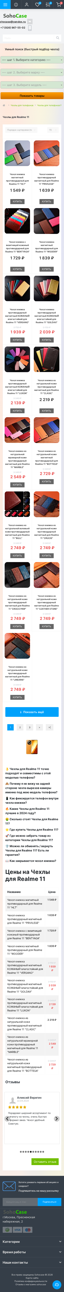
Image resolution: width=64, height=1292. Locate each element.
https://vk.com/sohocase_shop (30, 21)
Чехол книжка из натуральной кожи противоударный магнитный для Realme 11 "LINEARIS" (17, 673)
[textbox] (32, 72)
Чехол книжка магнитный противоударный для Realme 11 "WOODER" (24, 950)
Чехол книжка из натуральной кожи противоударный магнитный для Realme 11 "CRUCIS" (46, 531)
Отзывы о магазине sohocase (30, 1284)
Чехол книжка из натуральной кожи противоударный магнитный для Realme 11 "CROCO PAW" (17, 602)
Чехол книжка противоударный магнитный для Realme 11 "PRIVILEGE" (24, 919)
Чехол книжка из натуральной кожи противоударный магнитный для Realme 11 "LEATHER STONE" (46, 602)
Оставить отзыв (45, 1161)
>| (50, 727)
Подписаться (49, 1201)
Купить (17, 201)
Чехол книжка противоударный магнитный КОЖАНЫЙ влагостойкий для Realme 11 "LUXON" (17, 387)
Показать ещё (33, 712)
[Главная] (5, 105)
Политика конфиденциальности (30, 1281)
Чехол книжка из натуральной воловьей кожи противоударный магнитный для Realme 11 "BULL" (17, 531)
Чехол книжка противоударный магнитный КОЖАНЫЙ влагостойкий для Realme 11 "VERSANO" (17, 316)
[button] (26, 4)
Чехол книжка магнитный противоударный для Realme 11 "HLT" (24, 903)
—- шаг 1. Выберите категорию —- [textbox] (26, 60)
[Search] (57, 38)
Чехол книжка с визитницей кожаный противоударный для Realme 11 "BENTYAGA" (24, 934)
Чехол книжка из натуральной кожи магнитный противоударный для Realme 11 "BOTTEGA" (46, 457)
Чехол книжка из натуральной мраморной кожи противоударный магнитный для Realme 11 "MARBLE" (22, 1044)
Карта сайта (32, 1278)
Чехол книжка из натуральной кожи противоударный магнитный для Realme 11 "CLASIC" (46, 387)
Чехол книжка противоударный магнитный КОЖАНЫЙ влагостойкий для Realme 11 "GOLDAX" (46, 316)
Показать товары (32, 95)
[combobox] (32, 59)
